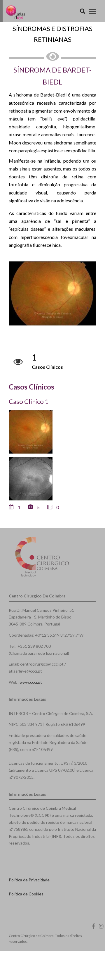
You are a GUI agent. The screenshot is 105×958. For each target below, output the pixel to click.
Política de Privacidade (29, 879)
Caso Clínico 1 (29, 401)
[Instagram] (101, 926)
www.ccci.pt (31, 682)
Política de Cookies (26, 893)
